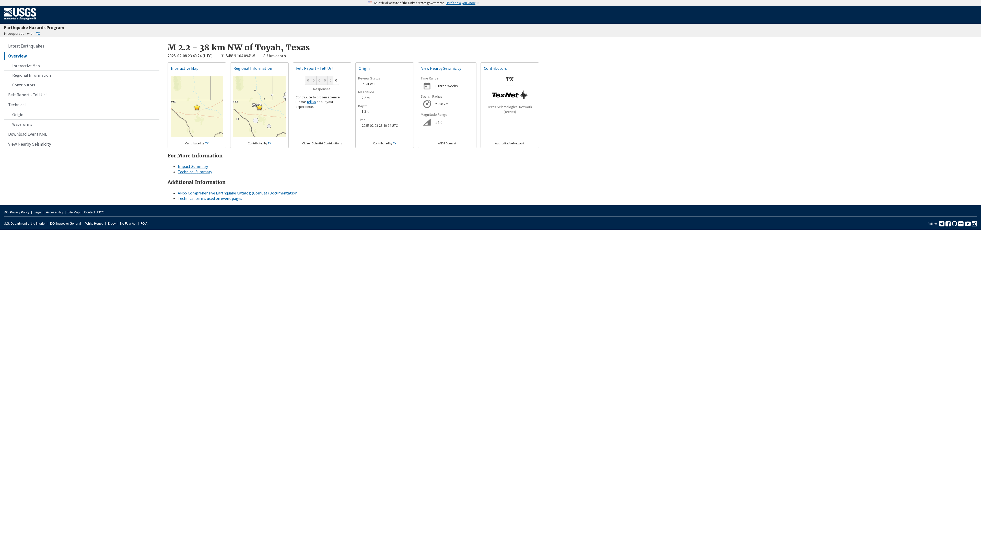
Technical (17, 105)
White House (94, 223)
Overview (17, 56)
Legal (38, 212)
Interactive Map (26, 65)
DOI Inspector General (65, 223)
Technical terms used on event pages (210, 198)
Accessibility (54, 212)
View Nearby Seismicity (29, 144)
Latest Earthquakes (26, 46)
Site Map (73, 212)
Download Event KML (27, 134)
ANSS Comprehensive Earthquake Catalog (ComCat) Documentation (237, 192)
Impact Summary (193, 166)
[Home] (20, 21)
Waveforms (22, 124)
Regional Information (31, 75)
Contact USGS (94, 212)
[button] (197, 107)
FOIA (144, 223)
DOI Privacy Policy (16, 212)
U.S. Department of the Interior (25, 223)
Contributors (23, 84)
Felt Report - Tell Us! (27, 95)
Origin (17, 114)
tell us (311, 101)
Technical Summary (195, 171)
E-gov (112, 223)
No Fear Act (128, 223)
